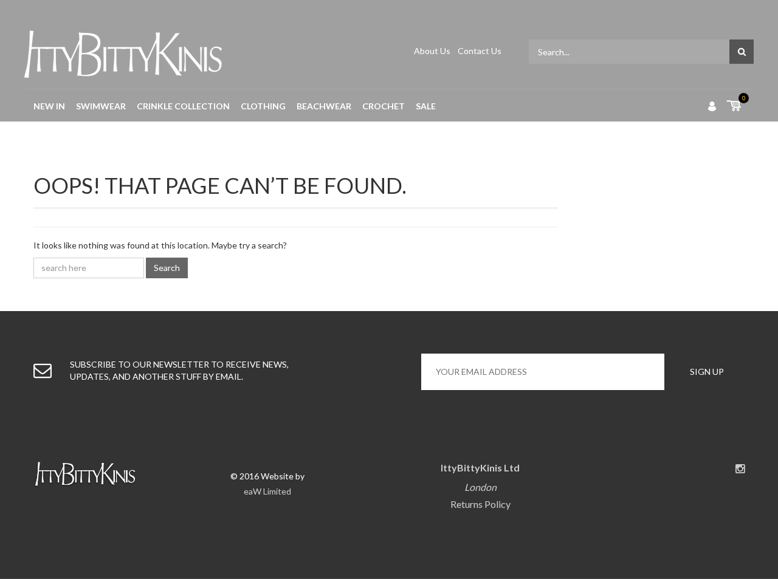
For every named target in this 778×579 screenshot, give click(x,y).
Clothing (263, 106)
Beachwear (324, 106)
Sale (426, 106)
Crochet (383, 106)
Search (167, 267)
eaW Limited (267, 491)
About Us (433, 51)
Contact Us (479, 51)
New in (49, 106)
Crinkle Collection (183, 106)
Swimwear (101, 106)
